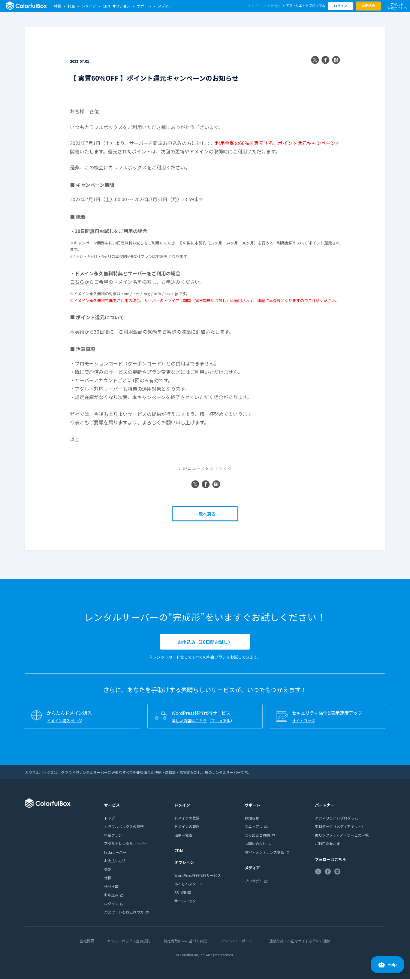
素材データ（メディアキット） (340, 826)
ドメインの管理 (187, 826)
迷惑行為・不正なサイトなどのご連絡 (299, 940)
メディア (165, 5)
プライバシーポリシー (238, 940)
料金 (71, 5)
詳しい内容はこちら (189, 720)
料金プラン (113, 835)
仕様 (107, 877)
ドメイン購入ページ (64, 720)
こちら (77, 281)
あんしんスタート (188, 883)
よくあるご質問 (257, 835)
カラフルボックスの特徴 (124, 826)
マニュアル (221, 720)
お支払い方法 (115, 860)
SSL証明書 (182, 892)
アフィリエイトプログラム (336, 817)
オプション (121, 5)
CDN (106, 5)
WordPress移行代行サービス (197, 875)
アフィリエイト (305, 5)
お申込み (368, 5)
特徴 (57, 5)
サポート (144, 5)
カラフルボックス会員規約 (128, 940)
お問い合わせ (255, 843)
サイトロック (303, 720)
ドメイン (89, 5)
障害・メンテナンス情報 (264, 852)
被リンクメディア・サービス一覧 (342, 835)
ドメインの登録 (187, 817)
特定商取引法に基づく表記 (185, 940)
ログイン (340, 5)
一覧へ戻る (205, 514)
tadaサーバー (115, 852)
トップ (109, 817)
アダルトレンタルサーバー (125, 843)
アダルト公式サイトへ (397, 6)
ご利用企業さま (327, 843)
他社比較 (111, 886)
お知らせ (252, 817)
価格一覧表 (183, 835)
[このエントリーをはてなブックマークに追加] (336, 60)
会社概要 (87, 940)
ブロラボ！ (254, 880)
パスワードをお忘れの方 (124, 911)
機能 (107, 869)
